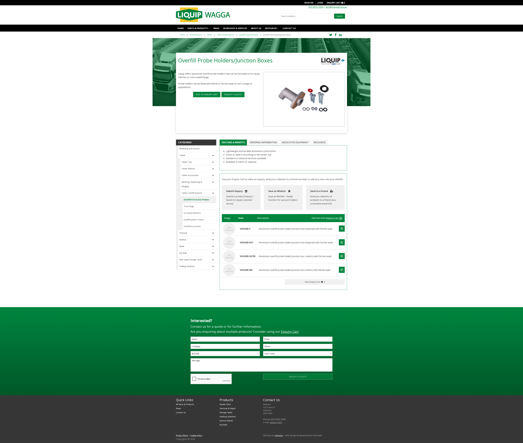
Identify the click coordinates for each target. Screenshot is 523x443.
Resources (271, 28)
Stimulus (279, 435)
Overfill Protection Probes (248, 35)
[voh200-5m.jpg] (304, 99)
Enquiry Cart (334, 2)
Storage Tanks (226, 412)
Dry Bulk (183, 253)
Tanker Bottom (188, 168)
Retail (181, 246)
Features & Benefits (233, 142)
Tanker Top (186, 162)
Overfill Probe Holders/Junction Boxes (277, 35)
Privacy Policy (182, 435)
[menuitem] (185, 35)
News (216, 28)
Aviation (182, 239)
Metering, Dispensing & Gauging (191, 184)
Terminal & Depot (227, 408)
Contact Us (289, 28)
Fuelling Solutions (187, 266)
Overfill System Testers (194, 219)
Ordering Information (263, 142)
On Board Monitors (192, 213)
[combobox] (307, 16)
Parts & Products (198, 28)
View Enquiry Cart (315, 282)
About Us (256, 28)
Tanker (209, 35)
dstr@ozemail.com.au (336, 7)
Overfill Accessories (192, 226)
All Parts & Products (185, 404)
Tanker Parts (225, 404)
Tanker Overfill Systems (225, 35)
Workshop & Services (235, 28)
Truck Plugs (189, 206)
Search (340, 16)
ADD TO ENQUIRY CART (207, 94)
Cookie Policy (196, 435)
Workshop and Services (189, 148)
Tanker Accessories (190, 175)
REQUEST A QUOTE (233, 94)
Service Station (226, 420)
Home (181, 28)
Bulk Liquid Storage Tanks (190, 259)
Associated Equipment (295, 142)
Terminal (183, 233)
